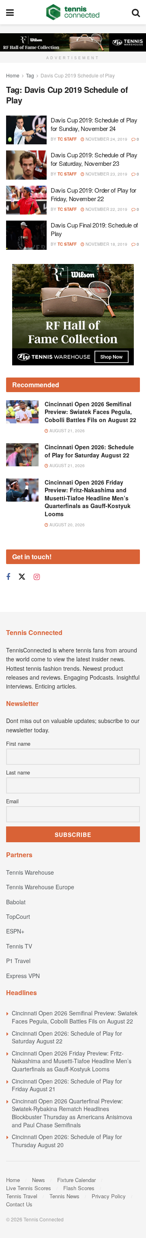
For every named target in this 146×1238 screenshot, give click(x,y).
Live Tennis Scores (28, 1188)
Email (12, 801)
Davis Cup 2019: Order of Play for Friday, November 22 (93, 194)
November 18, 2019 (105, 244)
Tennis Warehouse (30, 872)
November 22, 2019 (105, 209)
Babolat (16, 902)
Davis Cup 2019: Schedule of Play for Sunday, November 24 (94, 124)
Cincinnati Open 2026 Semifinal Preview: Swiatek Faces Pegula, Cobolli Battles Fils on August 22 (90, 412)
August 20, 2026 (66, 525)
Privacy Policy (109, 1196)
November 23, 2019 (105, 174)
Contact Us (19, 1204)
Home (12, 75)
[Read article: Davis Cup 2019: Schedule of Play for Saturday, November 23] (26, 165)
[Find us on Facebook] (8, 577)
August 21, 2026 (66, 430)
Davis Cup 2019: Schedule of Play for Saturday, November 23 (94, 158)
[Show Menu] (10, 12)
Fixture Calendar (76, 1180)
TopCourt (18, 916)
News (38, 1180)
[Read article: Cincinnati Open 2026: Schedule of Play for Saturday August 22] (22, 454)
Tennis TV (19, 946)
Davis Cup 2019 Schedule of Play (78, 75)
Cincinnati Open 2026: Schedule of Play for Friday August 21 (67, 1085)
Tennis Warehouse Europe (40, 887)
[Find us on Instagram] (37, 577)
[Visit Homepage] (72, 12)
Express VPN (23, 976)
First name (18, 743)
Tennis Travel (21, 1196)
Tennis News (64, 1196)
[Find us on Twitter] (22, 576)
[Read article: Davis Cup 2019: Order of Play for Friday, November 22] (26, 200)
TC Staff (67, 139)
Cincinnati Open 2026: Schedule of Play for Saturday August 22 (89, 451)
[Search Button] (136, 12)
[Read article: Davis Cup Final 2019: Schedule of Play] (26, 235)
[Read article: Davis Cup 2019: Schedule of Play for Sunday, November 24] (26, 130)
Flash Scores (78, 1188)
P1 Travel (18, 961)
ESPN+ (15, 931)
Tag (30, 75)
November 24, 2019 (105, 139)
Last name (18, 772)
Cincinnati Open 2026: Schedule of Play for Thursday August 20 (67, 1141)
